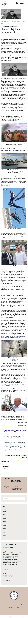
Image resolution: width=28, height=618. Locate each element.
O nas (13, 604)
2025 (4, 511)
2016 (4, 533)
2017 (4, 530)
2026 (4, 509)
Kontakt (18, 607)
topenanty (16, 337)
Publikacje (19, 604)
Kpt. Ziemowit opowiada (15, 21)
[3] (19, 337)
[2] (11, 335)
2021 (4, 521)
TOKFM (15, 360)
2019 (4, 526)
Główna (7, 604)
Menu (24, 3)
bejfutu (9, 336)
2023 (4, 516)
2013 (4, 535)
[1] (4, 430)
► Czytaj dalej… (7, 580)
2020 (4, 523)
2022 (4, 518)
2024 (4, 514)
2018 (4, 528)
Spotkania (11, 607)
